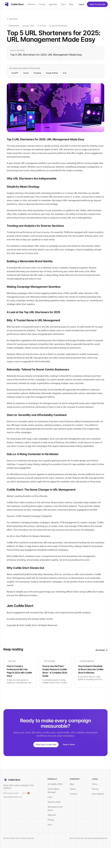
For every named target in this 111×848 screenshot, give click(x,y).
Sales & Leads (54, 802)
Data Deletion (98, 794)
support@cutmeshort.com (12, 797)
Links (50, 797)
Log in (81, 4)
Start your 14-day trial (46, 744)
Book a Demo (69, 744)
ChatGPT (15, 73)
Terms (94, 784)
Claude (26, 73)
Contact (73, 794)
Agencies (53, 4)
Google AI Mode (52, 73)
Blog (71, 4)
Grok (64, 73)
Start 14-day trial (97, 4)
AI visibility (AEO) (55, 784)
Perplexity (37, 73)
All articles (13, 19)
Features (31, 4)
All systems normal (12, 793)
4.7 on (24, 793)
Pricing (42, 4)
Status (73, 789)
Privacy (95, 789)
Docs (63, 4)
